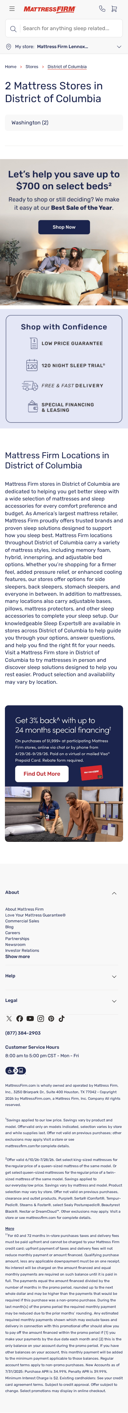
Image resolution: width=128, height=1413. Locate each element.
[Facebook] (20, 1019)
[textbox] (71, 28)
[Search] (13, 28)
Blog (9, 927)
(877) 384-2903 (23, 1033)
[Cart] (116, 8)
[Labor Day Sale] (64, 303)
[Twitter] (9, 1019)
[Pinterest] (51, 1019)
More (9, 1228)
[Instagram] (41, 1019)
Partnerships (17, 938)
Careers (12, 933)
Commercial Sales (22, 921)
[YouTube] (30, 1019)
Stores (32, 66)
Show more (17, 956)
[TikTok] (62, 1019)
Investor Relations (22, 950)
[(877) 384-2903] (102, 8)
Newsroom (15, 944)
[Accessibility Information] (15, 1071)
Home (10, 66)
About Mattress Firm (24, 909)
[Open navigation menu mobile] (11, 8)
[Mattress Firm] (50, 10)
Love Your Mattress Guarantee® (35, 915)
